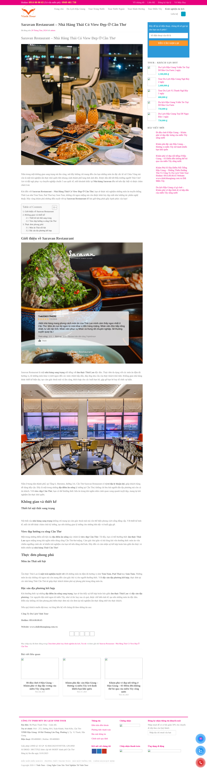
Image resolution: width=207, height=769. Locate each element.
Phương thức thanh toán (101, 730)
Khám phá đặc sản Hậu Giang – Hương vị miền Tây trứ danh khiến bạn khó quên (171, 147)
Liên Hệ (151, 2)
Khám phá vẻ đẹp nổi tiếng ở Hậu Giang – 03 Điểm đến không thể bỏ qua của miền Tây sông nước (171, 158)
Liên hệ (174, 14)
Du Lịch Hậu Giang (76, 9)
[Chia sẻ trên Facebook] (71, 633)
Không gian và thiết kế (35, 215)
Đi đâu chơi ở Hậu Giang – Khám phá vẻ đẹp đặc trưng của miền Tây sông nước (171, 135)
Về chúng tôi (138, 2)
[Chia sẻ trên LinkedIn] (92, 633)
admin (53, 30)
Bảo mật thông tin (99, 734)
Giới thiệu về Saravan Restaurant (39, 211)
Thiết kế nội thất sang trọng (40, 218)
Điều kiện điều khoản (100, 725)
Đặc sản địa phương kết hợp (40, 231)
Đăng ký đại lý (164, 2)
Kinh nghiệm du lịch (174, 9)
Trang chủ (59, 9)
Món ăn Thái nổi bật (37, 228)
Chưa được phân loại (56, 644)
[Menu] (183, 14)
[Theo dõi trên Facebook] (94, 751)
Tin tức (84, 644)
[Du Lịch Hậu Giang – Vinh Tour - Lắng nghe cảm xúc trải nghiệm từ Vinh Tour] (35, 11)
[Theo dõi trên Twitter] (99, 751)
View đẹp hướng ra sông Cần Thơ (42, 221)
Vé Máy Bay (180, 2)
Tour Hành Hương (136, 9)
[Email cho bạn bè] (82, 633)
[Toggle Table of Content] (53, 207)
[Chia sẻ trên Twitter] (76, 633)
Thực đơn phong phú (34, 224)
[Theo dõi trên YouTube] (104, 751)
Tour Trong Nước (96, 9)
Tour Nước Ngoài (116, 9)
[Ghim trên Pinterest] (87, 633)
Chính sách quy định (100, 739)
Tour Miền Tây (155, 9)
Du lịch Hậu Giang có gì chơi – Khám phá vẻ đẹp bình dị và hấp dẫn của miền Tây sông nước (172, 190)
